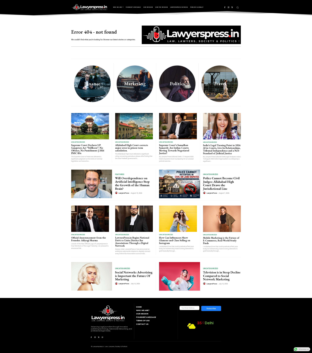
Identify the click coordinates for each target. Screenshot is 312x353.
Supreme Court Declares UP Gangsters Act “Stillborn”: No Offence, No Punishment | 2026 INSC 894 (87, 149)
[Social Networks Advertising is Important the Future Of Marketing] (91, 276)
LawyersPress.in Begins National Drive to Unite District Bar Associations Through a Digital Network (132, 241)
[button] (237, 7)
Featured (119, 174)
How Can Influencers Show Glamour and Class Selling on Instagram (174, 240)
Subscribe (211, 308)
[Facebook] (225, 7)
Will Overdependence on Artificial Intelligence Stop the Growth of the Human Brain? (132, 183)
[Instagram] (228, 7)
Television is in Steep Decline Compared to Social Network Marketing (221, 275)
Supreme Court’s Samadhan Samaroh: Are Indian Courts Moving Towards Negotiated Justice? (174, 149)
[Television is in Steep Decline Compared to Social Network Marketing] (179, 276)
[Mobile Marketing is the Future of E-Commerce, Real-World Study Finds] (222, 219)
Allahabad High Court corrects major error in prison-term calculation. (131, 148)
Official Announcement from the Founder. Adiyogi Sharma (88, 239)
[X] (232, 7)
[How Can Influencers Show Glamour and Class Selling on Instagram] (178, 219)
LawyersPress (124, 193)
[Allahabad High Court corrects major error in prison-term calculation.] (134, 126)
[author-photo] (116, 193)
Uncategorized (78, 142)
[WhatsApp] (102, 337)
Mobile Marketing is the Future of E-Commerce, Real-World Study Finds (221, 240)
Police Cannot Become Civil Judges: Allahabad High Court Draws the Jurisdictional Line (221, 183)
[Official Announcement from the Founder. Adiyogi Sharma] (90, 219)
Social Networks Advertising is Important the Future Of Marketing (133, 275)
